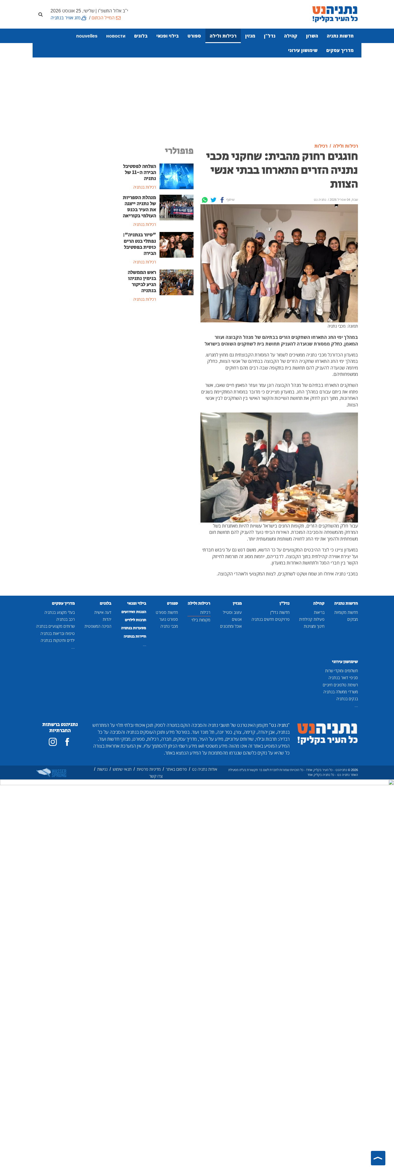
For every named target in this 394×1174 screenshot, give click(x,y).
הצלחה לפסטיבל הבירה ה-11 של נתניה (139, 172)
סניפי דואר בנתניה (343, 677)
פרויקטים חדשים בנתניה (271, 619)
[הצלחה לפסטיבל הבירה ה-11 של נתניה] (177, 175)
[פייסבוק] (67, 742)
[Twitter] (213, 200)
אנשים (237, 619)
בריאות (319, 612)
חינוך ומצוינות (314, 626)
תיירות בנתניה (135, 636)
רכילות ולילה (223, 36)
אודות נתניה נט (204, 769)
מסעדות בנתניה (133, 628)
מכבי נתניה (169, 626)
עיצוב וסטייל (232, 612)
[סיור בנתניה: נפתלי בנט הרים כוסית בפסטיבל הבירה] (177, 244)
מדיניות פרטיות (149, 769)
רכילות (205, 612)
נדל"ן (269, 36)
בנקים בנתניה (347, 698)
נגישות (102, 769)
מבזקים (352, 619)
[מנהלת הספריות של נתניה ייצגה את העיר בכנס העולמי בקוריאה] (177, 207)
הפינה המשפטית (98, 626)
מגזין (250, 36)
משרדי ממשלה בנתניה (340, 691)
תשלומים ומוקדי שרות (341, 670)
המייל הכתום (103, 17)
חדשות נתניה (340, 36)
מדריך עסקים (340, 50)
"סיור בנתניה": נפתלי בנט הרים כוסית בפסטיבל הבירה (139, 244)
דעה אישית (102, 612)
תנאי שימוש (122, 769)
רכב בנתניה (65, 619)
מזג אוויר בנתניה (65, 17)
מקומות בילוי (201, 620)
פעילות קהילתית (311, 619)
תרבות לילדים (135, 620)
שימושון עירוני (303, 50)
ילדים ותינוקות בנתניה (58, 640)
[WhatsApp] (204, 200)
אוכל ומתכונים (231, 626)
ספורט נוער (168, 619)
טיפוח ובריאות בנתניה (57, 633)
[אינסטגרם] (53, 742)
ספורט (194, 36)
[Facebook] (222, 200)
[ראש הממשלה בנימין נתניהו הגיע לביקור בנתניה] (177, 282)
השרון (312, 36)
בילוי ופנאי (167, 36)
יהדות (107, 619)
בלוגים (141, 36)
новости (115, 36)
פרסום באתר (176, 769)
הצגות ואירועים (133, 612)
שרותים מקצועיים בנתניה (55, 626)
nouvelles (86, 36)
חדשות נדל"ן (280, 612)
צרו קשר (156, 776)
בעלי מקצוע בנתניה (59, 612)
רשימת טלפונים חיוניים (340, 685)
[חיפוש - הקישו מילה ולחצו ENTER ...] (40, 14)
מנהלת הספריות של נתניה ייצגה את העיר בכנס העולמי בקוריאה (139, 207)
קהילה (290, 36)
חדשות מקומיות (346, 612)
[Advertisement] (197, 93)
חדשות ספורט (167, 612)
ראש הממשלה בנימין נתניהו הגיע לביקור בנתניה (142, 281)
